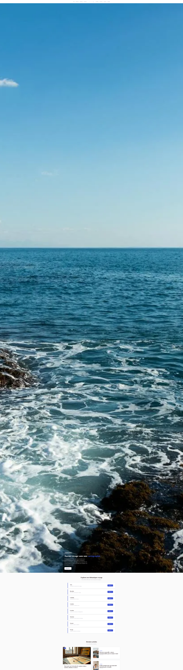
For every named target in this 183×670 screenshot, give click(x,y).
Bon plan (77, 1)
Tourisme (101, 1)
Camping (81, 1)
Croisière (85, 1)
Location (97, 1)
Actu (74, 1)
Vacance (105, 1)
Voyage (108, 1)
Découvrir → (68, 568)
